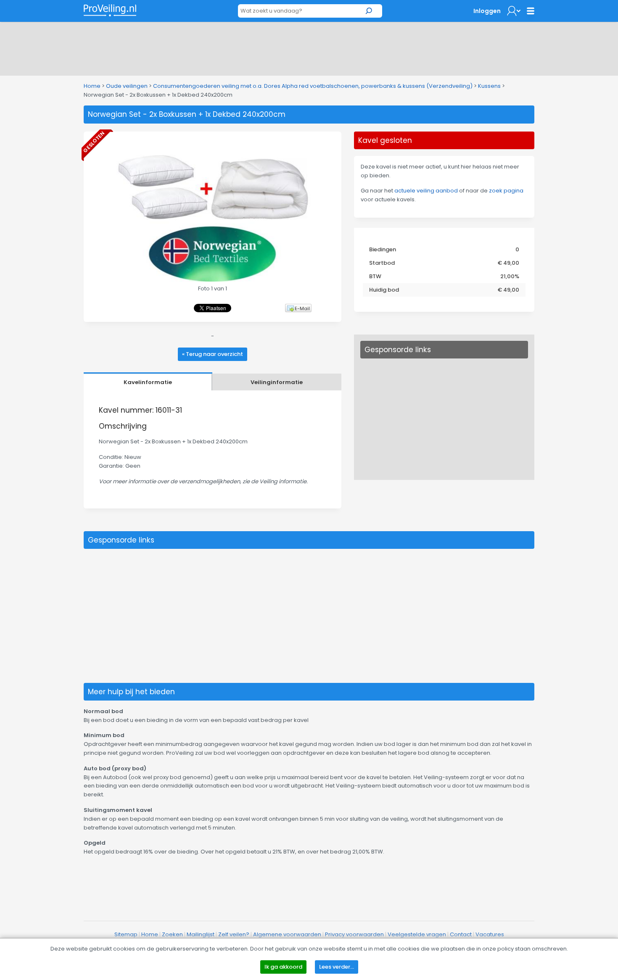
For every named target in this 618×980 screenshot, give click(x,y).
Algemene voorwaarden (287, 934)
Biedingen (382, 249)
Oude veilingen (127, 86)
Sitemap (125, 934)
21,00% (509, 276)
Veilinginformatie (277, 382)
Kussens (489, 86)
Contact (461, 934)
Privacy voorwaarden (354, 934)
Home (92, 86)
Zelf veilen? (233, 934)
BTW (375, 276)
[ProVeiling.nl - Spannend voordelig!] (110, 10)
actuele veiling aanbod (426, 191)
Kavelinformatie (148, 382)
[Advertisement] (309, 47)
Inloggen (487, 11)
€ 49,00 (508, 263)
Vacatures (489, 934)
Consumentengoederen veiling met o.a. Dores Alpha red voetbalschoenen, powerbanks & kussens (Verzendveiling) (313, 86)
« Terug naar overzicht (212, 354)
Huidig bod (384, 290)
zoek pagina (506, 191)
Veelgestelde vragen (417, 934)
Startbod (382, 263)
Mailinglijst (200, 934)
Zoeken (172, 934)
